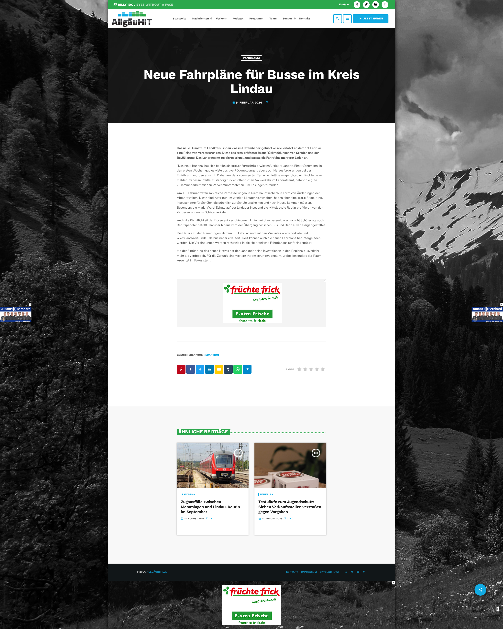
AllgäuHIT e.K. (157, 571)
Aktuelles (266, 494)
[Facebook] (385, 4)
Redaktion (211, 355)
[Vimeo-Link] (132, 19)
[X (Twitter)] (357, 4)
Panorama (251, 58)
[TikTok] (366, 4)
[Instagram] (375, 4)
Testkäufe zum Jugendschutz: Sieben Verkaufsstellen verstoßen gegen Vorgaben (289, 506)
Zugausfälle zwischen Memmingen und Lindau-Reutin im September (210, 506)
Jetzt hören (370, 19)
